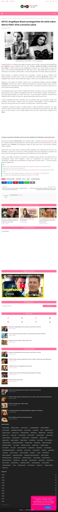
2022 (29, 485)
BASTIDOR (18, 179)
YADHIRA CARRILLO (48, 465)
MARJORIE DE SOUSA (6, 457)
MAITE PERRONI (45, 452)
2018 (29, 496)
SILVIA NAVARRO (45, 462)
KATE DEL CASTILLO (14, 452)
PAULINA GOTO (42, 460)
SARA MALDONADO (36, 462)
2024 (29, 480)
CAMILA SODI (13, 435)
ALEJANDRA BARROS (34, 427)
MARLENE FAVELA (17, 457)
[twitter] (48, 1)
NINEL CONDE (24, 460)
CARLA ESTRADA (22, 435)
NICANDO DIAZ (16, 460)
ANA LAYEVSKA (27, 430)
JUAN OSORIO (51, 450)
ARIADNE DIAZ (34, 432)
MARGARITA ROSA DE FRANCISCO (31, 455)
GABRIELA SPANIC (44, 445)
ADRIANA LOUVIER (15, 427)
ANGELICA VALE (15, 432)
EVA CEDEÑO (16, 445)
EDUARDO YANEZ (28, 442)
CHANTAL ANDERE (6, 437)
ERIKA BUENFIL (37, 442)
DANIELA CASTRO (43, 437)
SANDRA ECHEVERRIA (25, 462)
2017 (29, 498)
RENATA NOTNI (50, 460)
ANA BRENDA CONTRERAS (16, 430)
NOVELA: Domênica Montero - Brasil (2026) (27, 219)
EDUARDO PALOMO (6, 442)
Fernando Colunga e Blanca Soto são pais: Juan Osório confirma (24, 327)
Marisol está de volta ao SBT (15, 379)
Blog (24, 510)
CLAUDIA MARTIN (15, 437)
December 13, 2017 (31, 175)
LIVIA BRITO (32, 452)
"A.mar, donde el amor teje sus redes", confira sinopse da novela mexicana (26, 333)
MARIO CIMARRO (44, 455)
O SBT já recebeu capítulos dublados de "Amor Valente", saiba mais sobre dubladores (29, 359)
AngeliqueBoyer (6, 64)
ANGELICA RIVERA (6, 432)
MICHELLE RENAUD (46, 457)
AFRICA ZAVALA (24, 427)
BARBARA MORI (42, 432)
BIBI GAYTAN (50, 432)
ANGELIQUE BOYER (10, 179)
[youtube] (50, 321)
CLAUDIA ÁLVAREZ (25, 437)
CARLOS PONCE (49, 435)
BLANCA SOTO (5, 435)
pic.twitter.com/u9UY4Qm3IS (41, 173)
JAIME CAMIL (19, 450)
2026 (29, 475)
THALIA (14, 465)
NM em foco (20, 195)
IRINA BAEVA (39, 447)
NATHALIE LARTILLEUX (6, 460)
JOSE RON (44, 450)
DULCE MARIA (40, 440)
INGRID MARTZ (31, 447)
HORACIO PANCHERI (22, 447)
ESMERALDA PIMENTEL (6, 445)
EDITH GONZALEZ (48, 440)
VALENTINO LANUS (21, 465)
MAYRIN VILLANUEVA (27, 457)
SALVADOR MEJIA (14, 462)
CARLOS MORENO (40, 435)
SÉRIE (28, 179)
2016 (29, 501)
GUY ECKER (13, 447)
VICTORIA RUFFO (31, 465)
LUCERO (38, 452)
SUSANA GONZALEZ (13, 18)
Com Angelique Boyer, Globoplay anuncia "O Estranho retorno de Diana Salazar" (47, 220)
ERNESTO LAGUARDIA (46, 442)
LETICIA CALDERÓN (24, 452)
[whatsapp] (55, 1)
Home (3, 1)
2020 (29, 490)
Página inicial (5, 18)
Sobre (7, 1)
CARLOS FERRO (31, 435)
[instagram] (51, 1)
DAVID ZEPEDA (32, 440)
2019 (29, 493)
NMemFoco (36, 510)
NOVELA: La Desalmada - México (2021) (18, 403)
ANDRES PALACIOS (49, 430)
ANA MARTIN (35, 430)
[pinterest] (53, 1)
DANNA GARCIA (23, 440)
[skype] (22, 321)
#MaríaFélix (34, 170)
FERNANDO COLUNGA (25, 445)
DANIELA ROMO (5, 440)
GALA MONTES (5, 447)
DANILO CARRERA (14, 440)
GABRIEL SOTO (35, 445)
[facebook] (45, 1)
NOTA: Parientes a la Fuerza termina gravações (20, 417)
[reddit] (50, 318)
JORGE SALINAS (36, 450)
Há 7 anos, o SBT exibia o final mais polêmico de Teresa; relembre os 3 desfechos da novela (10, 220)
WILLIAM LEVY (39, 465)
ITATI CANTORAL (47, 447)
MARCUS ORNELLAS (6, 455)
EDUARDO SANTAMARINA (17, 442)
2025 (29, 477)
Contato (12, 1)
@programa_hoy (8, 168)
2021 (29, 488)
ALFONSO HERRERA (45, 427)
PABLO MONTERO (32, 460)
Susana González (48, 141)
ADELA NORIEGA (5, 427)
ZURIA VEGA (5, 467)
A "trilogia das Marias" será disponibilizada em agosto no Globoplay (25, 410)
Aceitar (47, 507)
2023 (29, 483)
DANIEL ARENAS (34, 437)
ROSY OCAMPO (5, 462)
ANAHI (41, 430)
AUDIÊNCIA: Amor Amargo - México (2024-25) (19, 340)
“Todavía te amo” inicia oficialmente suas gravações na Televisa (24, 373)
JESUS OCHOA (27, 450)
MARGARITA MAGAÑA (17, 455)
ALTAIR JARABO (5, 430)
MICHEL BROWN (36, 457)
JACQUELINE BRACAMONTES (8, 450)
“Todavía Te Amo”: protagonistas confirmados (20, 366)
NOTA (24, 179)
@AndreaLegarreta (23, 166)
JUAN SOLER (5, 452)
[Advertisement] (14, 123)
